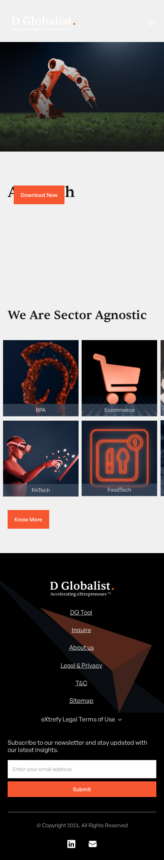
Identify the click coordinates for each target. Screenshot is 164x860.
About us (81, 647)
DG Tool (81, 612)
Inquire (81, 630)
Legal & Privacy (81, 665)
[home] (42, 23)
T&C (81, 683)
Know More (28, 519)
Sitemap (81, 700)
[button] (148, 23)
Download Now (39, 195)
